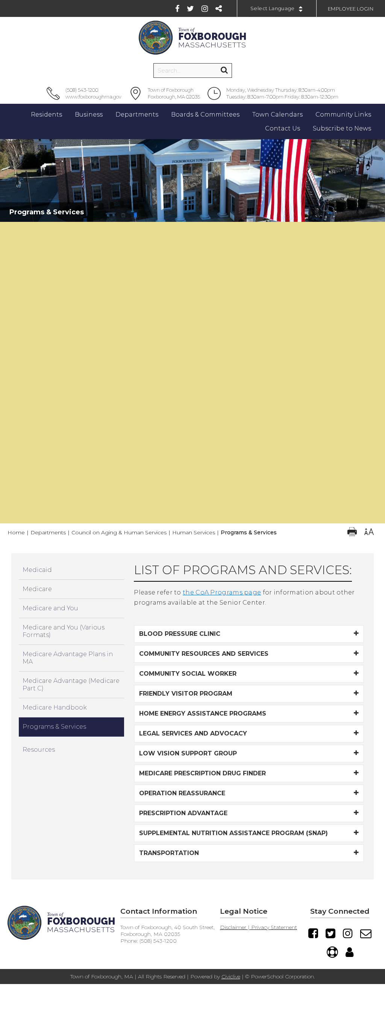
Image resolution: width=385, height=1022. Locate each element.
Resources (39, 749)
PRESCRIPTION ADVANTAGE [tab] (183, 813)
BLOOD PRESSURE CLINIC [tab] (179, 633)
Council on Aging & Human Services (119, 532)
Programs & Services (54, 726)
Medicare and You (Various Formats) (64, 631)
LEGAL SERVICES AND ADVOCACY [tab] (193, 733)
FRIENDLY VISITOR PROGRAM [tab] (185, 693)
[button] (192, 229)
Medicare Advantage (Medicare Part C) (71, 684)
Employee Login (351, 9)
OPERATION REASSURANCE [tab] (182, 793)
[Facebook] (177, 8)
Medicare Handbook (55, 707)
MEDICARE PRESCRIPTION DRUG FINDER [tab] (202, 773)
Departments (48, 532)
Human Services (193, 532)
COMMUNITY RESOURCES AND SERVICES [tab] (203, 653)
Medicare (37, 589)
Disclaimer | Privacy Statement (258, 927)
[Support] (332, 952)
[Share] (219, 8)
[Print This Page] (352, 532)
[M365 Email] (365, 933)
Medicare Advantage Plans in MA (68, 658)
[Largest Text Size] (369, 532)
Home (16, 532)
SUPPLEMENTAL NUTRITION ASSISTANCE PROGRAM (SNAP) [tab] (233, 833)
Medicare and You (50, 608)
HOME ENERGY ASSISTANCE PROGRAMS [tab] (202, 713)
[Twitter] (190, 8)
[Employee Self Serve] (349, 952)
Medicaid (37, 569)
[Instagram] (205, 8)
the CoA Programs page (222, 592)
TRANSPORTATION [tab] (169, 853)
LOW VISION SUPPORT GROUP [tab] (188, 753)
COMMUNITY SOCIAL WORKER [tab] (187, 673)
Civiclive (230, 976)
